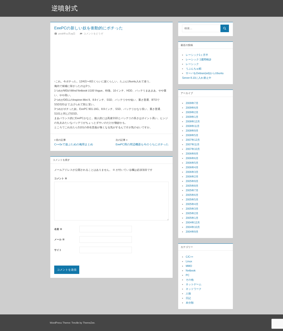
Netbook (191, 270)
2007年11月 (192, 144)
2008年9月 (192, 130)
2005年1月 (192, 218)
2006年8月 (192, 153)
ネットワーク (193, 289)
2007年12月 (193, 139)
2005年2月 (192, 213)
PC (187, 275)
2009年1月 (192, 116)
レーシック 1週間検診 (198, 59)
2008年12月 (193, 121)
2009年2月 (192, 112)
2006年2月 (192, 176)
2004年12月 (193, 222)
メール (59, 239)
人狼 (188, 293)
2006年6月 (192, 158)
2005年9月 (192, 181)
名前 (58, 229)
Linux (189, 261)
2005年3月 (192, 208)
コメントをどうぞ (93, 33)
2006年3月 (192, 172)
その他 (190, 279)
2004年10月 (193, 227)
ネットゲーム (193, 284)
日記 (188, 298)
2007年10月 (193, 149)
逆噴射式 (64, 8)
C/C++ (189, 256)
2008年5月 (192, 135)
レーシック (192, 64)
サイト (58, 249)
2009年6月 (192, 107)
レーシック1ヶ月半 (197, 54)
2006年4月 (192, 167)
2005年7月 (192, 190)
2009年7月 (192, 103)
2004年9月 (192, 231)
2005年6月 (192, 195)
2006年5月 (192, 162)
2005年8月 (192, 185)
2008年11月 (192, 126)
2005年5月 (192, 199)
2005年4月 (192, 204)
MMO (189, 266)
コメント (60, 178)
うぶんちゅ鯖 (193, 68)
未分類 (190, 302)
